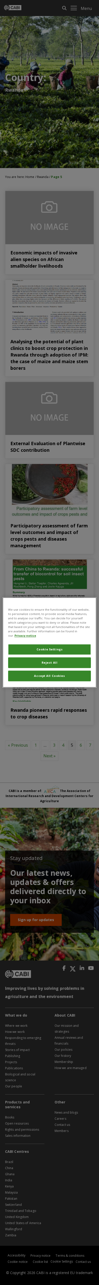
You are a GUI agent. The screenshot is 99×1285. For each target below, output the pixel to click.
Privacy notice (25, 636)
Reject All (50, 663)
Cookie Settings (50, 649)
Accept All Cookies (49, 676)
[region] (50, 642)
